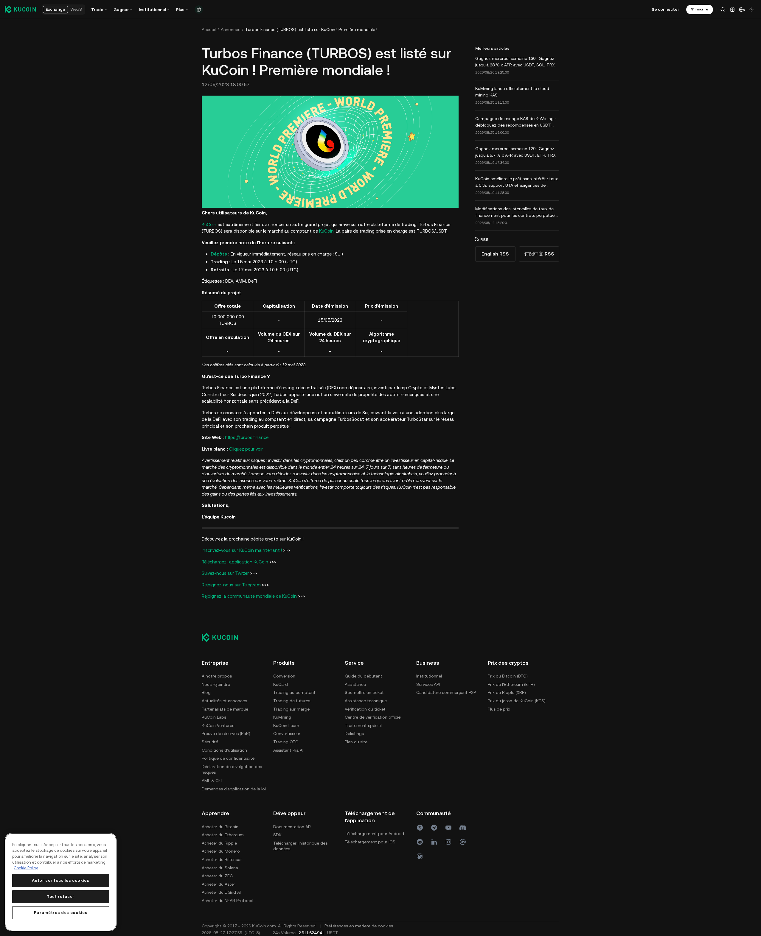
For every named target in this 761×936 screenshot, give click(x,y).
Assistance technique (366, 700)
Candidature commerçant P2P (446, 692)
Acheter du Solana (220, 867)
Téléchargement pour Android (374, 833)
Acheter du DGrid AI (221, 892)
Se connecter (665, 9)
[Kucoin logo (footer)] (223, 637)
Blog (206, 692)
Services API (428, 684)
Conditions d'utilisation (224, 750)
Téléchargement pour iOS (370, 842)
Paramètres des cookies (60, 912)
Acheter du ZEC (217, 875)
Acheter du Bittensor (222, 859)
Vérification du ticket (365, 709)
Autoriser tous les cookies (60, 880)
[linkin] (434, 842)
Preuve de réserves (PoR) (226, 733)
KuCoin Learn (286, 725)
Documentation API (292, 826)
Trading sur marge (291, 709)
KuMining (282, 717)
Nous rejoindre (216, 684)
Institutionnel (429, 676)
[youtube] (448, 827)
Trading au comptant (294, 692)
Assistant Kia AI (288, 750)
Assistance (355, 684)
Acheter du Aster (218, 884)
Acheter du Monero (221, 851)
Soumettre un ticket (364, 692)
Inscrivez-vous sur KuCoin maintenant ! (242, 550)
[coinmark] (462, 842)
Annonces (230, 29)
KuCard (280, 684)
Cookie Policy (26, 868)
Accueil (209, 29)
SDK (277, 834)
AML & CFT (212, 780)
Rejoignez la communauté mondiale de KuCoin (249, 596)
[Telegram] (434, 827)
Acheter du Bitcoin (220, 826)
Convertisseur (286, 733)
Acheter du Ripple (219, 843)
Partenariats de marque (225, 709)
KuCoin (209, 224)
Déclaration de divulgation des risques (232, 769)
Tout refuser (60, 896)
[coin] (419, 856)
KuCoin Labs (214, 717)
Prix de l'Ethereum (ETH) (511, 684)
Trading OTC (285, 741)
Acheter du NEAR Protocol (227, 900)
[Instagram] (448, 842)
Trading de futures (291, 700)
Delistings (354, 733)
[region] (61, 882)
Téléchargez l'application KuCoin (235, 561)
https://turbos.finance (246, 437)
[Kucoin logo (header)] (20, 9)
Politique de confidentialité (228, 758)
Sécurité (210, 741)
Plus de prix (499, 709)
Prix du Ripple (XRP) (507, 692)
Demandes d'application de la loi (234, 789)
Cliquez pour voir (246, 448)
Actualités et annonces (224, 700)
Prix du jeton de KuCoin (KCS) (517, 700)
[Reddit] (419, 842)
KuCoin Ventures (218, 725)
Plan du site (356, 741)
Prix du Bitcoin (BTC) (508, 676)
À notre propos (217, 676)
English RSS (495, 254)
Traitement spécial (363, 725)
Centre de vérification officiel (373, 717)
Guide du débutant (363, 676)
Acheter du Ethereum (223, 834)
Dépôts (219, 253)
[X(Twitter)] (419, 827)
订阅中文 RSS (539, 254)
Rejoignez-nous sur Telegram (231, 584)
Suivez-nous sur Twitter (225, 573)
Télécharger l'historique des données (300, 846)
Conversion (284, 676)
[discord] (462, 827)
